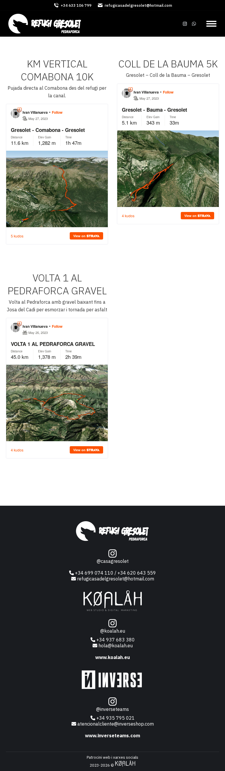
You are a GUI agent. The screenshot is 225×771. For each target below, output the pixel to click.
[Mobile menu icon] (211, 23)
